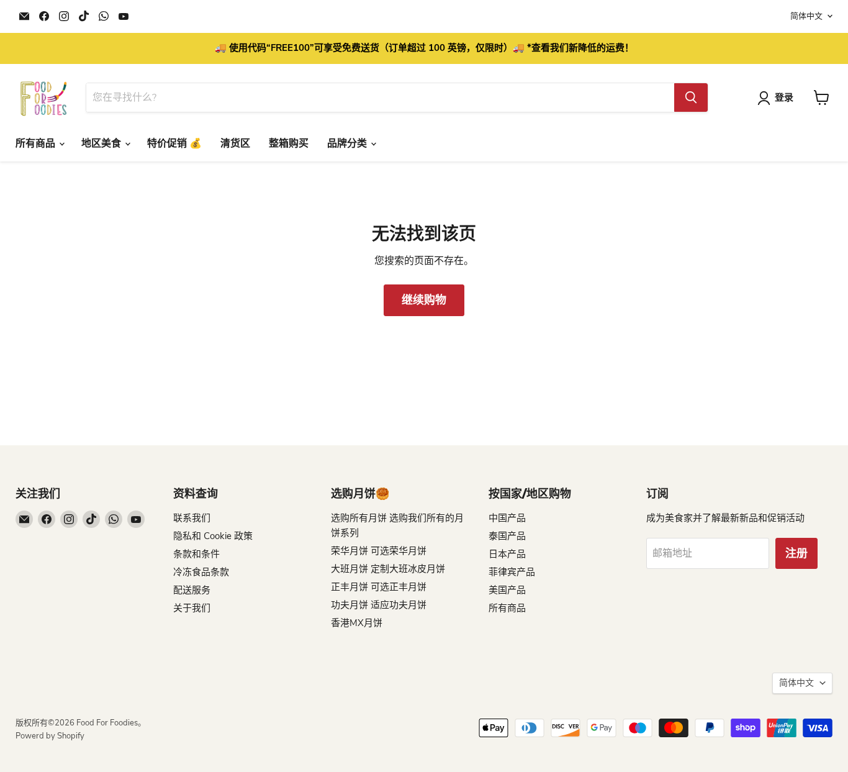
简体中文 (806, 16)
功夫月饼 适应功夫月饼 (378, 605)
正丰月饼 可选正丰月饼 (378, 587)
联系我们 (191, 518)
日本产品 (507, 554)
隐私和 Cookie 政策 (213, 536)
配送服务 (191, 590)
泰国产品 (507, 536)
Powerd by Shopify (50, 736)
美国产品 (507, 590)
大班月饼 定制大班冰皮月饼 (388, 569)
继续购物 (424, 300)
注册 (796, 553)
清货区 (235, 143)
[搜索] (691, 97)
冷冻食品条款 (201, 572)
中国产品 (507, 518)
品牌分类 (348, 143)
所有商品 (37, 143)
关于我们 (191, 608)
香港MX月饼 (356, 623)
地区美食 (102, 143)
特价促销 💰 (174, 143)
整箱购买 (289, 143)
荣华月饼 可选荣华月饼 (378, 551)
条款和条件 (196, 554)
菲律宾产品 (512, 572)
